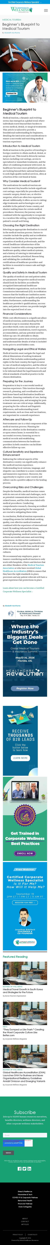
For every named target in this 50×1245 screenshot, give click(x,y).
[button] (46, 11)
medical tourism (43, 41)
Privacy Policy (18, 1234)
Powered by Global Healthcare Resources (25, 1240)
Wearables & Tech (25, 1194)
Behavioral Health (25, 1201)
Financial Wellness (25, 1204)
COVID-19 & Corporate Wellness (25, 1197)
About (25, 1218)
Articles (25, 1224)
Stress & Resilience (25, 1191)
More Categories (25, 1207)
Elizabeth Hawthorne (12, 33)
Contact (25, 1221)
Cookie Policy (32, 1234)
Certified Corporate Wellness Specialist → (25, 2)
